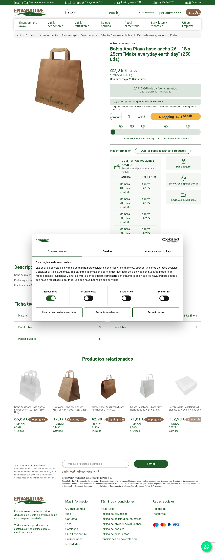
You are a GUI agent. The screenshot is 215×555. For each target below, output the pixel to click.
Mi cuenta (175, 12)
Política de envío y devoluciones (121, 524)
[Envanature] (30, 12)
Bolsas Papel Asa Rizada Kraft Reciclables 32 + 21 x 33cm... (146, 408)
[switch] (88, 298)
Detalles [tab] (107, 251)
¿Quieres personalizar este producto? (162, 150)
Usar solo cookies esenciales (59, 312)
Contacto (71, 519)
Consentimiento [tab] (57, 251)
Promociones (73, 539)
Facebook (159, 508)
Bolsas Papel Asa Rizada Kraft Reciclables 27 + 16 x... (108, 408)
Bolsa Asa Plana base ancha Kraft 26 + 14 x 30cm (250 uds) (69, 408)
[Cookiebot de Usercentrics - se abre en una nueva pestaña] (164, 240)
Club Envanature (76, 534)
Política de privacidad (114, 513)
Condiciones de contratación (119, 539)
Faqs (68, 524)
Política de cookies (112, 529)
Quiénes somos (75, 508)
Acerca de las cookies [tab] (158, 251)
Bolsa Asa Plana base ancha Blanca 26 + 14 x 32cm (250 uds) (29, 410)
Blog (68, 513)
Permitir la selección (107, 312)
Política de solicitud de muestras (121, 519)
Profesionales (146, 12)
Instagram (159, 513)
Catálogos (71, 529)
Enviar (151, 464)
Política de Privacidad (153, 486)
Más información (120, 150)
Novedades (72, 544)
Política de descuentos (115, 534)
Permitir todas (155, 312)
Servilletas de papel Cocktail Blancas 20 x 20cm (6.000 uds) (185, 408)
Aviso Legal (108, 508)
